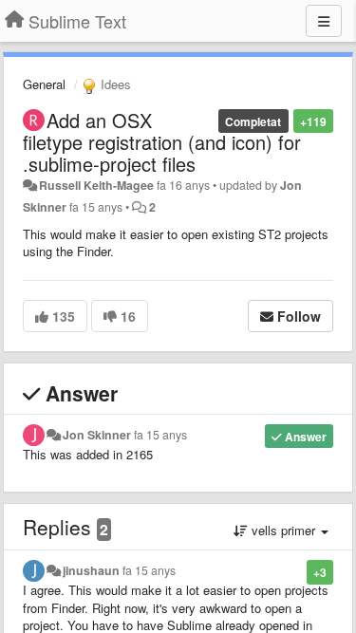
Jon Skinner (97, 434)
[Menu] (324, 21)
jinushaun (91, 570)
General (44, 84)
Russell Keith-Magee (96, 185)
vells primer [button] (283, 530)
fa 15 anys (160, 434)
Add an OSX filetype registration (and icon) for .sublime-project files (162, 141)
